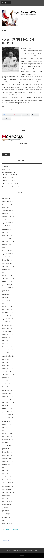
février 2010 (5, 480)
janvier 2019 (6, 285)
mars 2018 (5, 303)
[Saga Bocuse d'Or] (22, 17)
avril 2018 (5, 300)
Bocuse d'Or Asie (8, 181)
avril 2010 (5, 474)
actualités (5, 166)
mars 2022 (5, 248)
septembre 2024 (6, 217)
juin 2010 (5, 467)
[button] (6, 2)
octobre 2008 (6, 505)
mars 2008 (5, 520)
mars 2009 (5, 498)
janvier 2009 (6, 501)
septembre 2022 (6, 241)
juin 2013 (5, 405)
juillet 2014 (5, 378)
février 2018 (5, 306)
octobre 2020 (6, 263)
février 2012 (5, 433)
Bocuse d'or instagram (12, 529)
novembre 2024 (6, 213)
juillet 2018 (5, 291)
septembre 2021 (6, 254)
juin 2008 (5, 511)
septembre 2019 (6, 279)
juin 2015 (5, 359)
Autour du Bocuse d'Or (9, 169)
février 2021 (5, 260)
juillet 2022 (5, 244)
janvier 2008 (6, 523)
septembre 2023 (6, 223)
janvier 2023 (6, 235)
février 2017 (5, 325)
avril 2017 (5, 322)
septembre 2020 (6, 266)
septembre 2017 (6, 319)
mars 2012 (5, 430)
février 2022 (5, 251)
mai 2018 (5, 297)
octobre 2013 (6, 399)
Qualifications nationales (9, 187)
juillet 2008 (5, 508)
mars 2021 (5, 257)
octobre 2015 (6, 353)
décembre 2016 (6, 331)
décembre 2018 (6, 288)
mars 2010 (5, 477)
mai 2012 (5, 427)
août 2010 (5, 464)
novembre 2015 (6, 350)
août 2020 (5, 269)
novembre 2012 (6, 418)
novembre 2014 (6, 368)
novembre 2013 (6, 396)
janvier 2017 (6, 328)
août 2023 (5, 226)
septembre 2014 (6, 375)
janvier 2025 (6, 207)
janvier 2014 (6, 390)
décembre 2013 (6, 393)
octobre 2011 (6, 446)
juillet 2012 (5, 424)
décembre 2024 (6, 210)
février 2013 (5, 409)
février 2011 (5, 452)
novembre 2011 (6, 443)
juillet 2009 (5, 495)
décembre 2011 (6, 440)
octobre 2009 (6, 489)
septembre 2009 (6, 492)
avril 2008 (5, 517)
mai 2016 (5, 340)
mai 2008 (5, 514)
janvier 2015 (6, 365)
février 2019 (5, 282)
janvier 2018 (6, 309)
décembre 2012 (6, 415)
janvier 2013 (6, 412)
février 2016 (5, 347)
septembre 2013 (6, 402)
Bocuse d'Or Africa (8, 177)
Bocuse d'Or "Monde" (9, 174)
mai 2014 (5, 381)
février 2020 (5, 275)
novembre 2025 (6, 201)
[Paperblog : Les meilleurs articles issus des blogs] (7, 541)
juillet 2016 (5, 337)
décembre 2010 (6, 458)
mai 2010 (5, 471)
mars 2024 (5, 220)
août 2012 (5, 421)
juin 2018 (5, 294)
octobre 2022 (6, 238)
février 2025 (5, 204)
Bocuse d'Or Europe (9, 184)
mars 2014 (5, 384)
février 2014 (5, 387)
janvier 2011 (6, 455)
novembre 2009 (6, 486)
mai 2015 (5, 362)
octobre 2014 (6, 371)
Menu (4, 30)
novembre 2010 (6, 461)
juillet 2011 (5, 449)
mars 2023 (5, 232)
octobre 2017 (6, 316)
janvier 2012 (6, 436)
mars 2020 (5, 272)
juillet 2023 (5, 229)
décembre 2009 (6, 483)
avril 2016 (5, 344)
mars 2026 (5, 198)
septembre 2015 (6, 356)
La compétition (6, 172)
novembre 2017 (6, 313)
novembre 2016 (6, 334)
